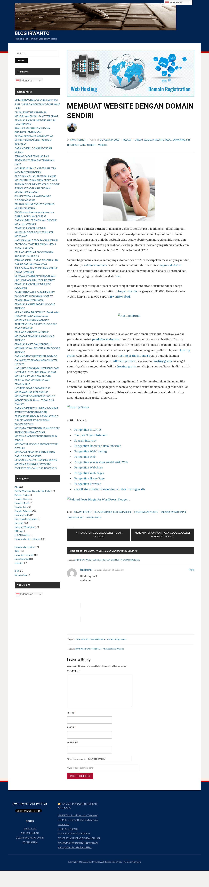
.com (132, 361)
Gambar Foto (21, 507)
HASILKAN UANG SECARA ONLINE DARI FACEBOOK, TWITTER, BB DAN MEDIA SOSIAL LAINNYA (36, 244)
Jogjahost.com (127, 291)
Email (71, 727)
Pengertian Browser (87, 484)
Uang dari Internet (24, 555)
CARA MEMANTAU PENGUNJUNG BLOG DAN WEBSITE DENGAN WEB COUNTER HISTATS (36, 360)
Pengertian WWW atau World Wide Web (101, 462)
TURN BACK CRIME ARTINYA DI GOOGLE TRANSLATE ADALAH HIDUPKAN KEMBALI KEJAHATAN (37, 188)
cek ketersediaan (95, 265)
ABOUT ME (30, 828)
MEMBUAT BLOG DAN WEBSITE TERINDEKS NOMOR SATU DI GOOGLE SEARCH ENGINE (36, 324)
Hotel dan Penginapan (26, 519)
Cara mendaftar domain (173, 512)
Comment (73, 671)
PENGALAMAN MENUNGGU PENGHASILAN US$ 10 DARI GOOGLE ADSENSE (35, 304)
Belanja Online (22, 495)
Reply (191, 569)
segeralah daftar (170, 265)
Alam (17, 487)
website (102, 145)
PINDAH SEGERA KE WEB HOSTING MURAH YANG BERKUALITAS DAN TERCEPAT (34, 140)
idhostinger (121, 361)
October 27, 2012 (109, 139)
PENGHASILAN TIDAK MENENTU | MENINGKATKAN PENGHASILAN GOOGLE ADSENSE (37, 348)
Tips (17, 550)
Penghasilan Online (24, 547)
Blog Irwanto (32, 33)
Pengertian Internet (87, 429)
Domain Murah (181, 139)
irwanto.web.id (120, 296)
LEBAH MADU (22, 535)
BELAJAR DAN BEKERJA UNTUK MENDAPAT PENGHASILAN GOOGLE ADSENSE (34, 336)
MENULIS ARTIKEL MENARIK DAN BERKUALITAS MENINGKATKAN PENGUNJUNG (33, 380)
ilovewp (137, 861)
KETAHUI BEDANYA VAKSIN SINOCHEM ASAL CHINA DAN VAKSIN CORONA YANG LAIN (37, 104)
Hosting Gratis (76, 145)
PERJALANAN (30, 842)
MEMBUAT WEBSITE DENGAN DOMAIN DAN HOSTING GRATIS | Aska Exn (107, 560)
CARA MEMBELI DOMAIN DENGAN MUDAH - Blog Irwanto (100, 639)
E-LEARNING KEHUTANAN (30, 837)
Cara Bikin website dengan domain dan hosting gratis (109, 489)
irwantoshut (78, 139)
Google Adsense (23, 511)
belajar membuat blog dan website (113, 512)
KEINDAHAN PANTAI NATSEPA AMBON (36, 460)
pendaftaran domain (105, 339)
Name (71, 712)
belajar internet (83, 512)
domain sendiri (75, 517)
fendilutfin (86, 569)
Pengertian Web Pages (89, 473)
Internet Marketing (24, 527)
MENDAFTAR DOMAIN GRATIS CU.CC (35, 396)
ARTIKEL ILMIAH (30, 833)
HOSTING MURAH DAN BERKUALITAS (35, 168)
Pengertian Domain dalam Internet (97, 446)
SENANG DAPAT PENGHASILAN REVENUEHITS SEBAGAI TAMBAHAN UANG (34, 160)
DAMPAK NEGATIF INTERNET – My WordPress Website (99, 649)
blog (168, 139)
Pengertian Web (85, 457)
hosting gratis (162, 361)
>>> (118, 276)
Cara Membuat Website (146, 512)
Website (72, 742)
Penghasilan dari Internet (28, 539)
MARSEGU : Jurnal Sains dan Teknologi (77, 815)
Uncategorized (22, 558)
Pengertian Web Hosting (90, 451)
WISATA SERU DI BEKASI (28, 172)
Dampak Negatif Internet (91, 435)
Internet (92, 145)
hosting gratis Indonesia (134, 355)
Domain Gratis (22, 499)
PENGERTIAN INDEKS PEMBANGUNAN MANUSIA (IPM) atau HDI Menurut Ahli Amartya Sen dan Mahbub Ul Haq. (79, 843)
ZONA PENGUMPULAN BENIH (74, 833)
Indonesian (26, 80)
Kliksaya (19, 531)
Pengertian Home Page (89, 478)
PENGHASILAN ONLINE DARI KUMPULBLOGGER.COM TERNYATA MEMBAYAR (34, 232)
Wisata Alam (21, 574)
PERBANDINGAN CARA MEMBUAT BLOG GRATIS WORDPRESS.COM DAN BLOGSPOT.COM (36, 420)
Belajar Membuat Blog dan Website (143, 139)
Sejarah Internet (85, 440)
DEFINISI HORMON (68, 829)
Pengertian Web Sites (88, 467)
